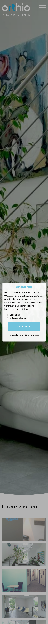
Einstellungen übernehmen (24, 334)
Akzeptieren (24, 326)
